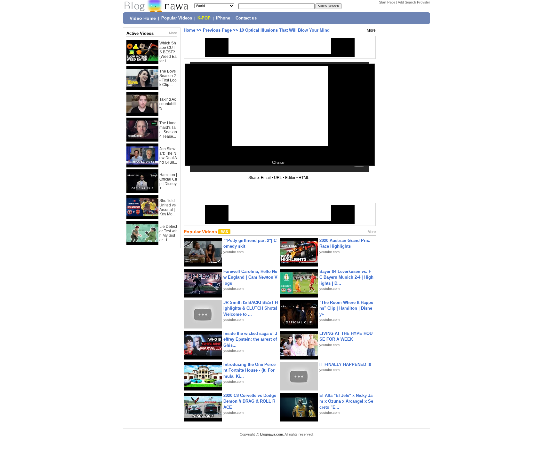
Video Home (143, 18)
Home (189, 30)
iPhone (223, 18)
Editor (290, 177)
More (173, 33)
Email (266, 177)
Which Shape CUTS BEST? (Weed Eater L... (168, 52)
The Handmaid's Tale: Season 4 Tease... (168, 130)
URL (278, 177)
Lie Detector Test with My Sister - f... (168, 233)
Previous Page (217, 30)
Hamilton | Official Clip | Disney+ (168, 181)
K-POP (204, 18)
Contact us (246, 18)
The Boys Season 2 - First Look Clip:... (168, 78)
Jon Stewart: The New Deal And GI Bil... (168, 156)
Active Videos (140, 33)
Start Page (387, 2)
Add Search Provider (414, 2)
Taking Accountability (167, 104)
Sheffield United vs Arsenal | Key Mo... (167, 207)
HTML (304, 177)
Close (278, 162)
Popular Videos (176, 18)
